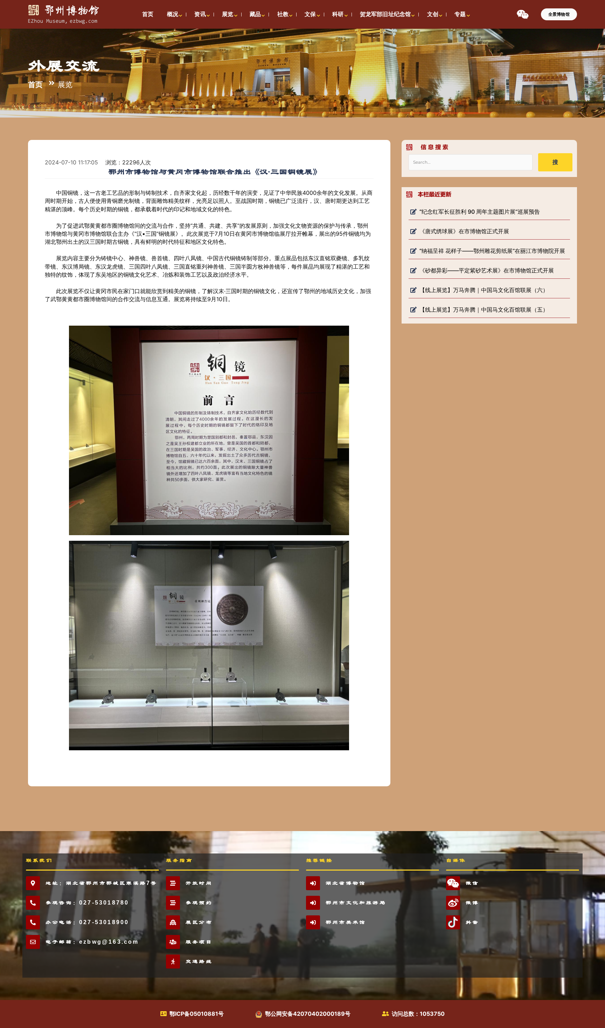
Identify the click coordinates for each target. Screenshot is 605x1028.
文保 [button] (310, 14)
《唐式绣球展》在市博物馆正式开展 (464, 231)
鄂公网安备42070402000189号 (307, 1013)
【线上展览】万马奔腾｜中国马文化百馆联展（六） (483, 289)
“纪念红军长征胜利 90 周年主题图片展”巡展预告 (479, 211)
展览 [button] (227, 14)
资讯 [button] (200, 14)
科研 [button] (337, 14)
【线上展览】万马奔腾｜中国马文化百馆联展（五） (483, 309)
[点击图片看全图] (214, 429)
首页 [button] (147, 14)
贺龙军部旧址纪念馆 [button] (385, 14)
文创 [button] (432, 14)
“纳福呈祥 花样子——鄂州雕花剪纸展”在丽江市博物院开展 (492, 250)
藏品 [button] (255, 14)
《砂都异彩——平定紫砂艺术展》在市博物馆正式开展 (486, 270)
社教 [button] (282, 14)
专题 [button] (460, 14)
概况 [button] (172, 14)
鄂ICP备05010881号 (196, 1013)
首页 (35, 83)
